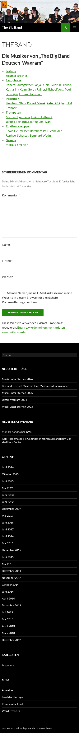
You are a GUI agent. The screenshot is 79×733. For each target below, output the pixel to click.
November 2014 (11, 577)
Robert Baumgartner (19, 85)
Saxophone (13, 80)
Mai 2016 (7, 543)
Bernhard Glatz (16, 103)
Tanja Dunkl (41, 85)
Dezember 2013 (11, 605)
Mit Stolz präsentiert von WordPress (34, 728)
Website (7, 277)
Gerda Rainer (36, 89)
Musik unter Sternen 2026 (17, 379)
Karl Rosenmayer (12, 438)
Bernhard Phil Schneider (46, 131)
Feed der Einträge (12, 697)
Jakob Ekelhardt (16, 121)
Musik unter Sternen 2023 (17, 406)
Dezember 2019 (11, 508)
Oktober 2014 (10, 584)
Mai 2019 (7, 515)
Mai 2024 (7, 488)
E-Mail (7, 260)
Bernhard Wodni (41, 135)
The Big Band (12, 27)
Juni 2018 (8, 522)
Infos (28, 431)
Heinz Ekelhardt (41, 117)
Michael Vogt (55, 89)
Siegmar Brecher (16, 75)
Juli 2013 (7, 612)
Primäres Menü (74, 27)
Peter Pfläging (56, 103)
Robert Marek (36, 103)
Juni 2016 (8, 536)
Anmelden (8, 690)
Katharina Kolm (16, 89)
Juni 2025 (8, 481)
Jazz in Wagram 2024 (14, 399)
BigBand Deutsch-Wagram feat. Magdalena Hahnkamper (35, 386)
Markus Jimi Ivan (39, 121)
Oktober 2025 (10, 474)
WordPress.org (11, 710)
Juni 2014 (8, 591)
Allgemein (8, 665)
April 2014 (8, 598)
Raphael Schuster (17, 135)
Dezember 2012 (11, 639)
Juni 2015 (8, 557)
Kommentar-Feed (12, 704)
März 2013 (8, 633)
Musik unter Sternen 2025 (17, 392)
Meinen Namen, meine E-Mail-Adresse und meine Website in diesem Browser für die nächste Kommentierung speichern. (37, 297)
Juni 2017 (8, 529)
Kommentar (11, 195)
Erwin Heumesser (17, 131)
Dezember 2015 (11, 550)
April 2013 (8, 626)
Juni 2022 (8, 501)
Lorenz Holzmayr (30, 94)
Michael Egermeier (18, 117)
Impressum (7, 728)
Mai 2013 (7, 619)
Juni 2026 (8, 467)
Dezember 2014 (11, 570)
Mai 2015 (7, 564)
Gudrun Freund (61, 85)
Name (7, 244)
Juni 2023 (8, 494)
